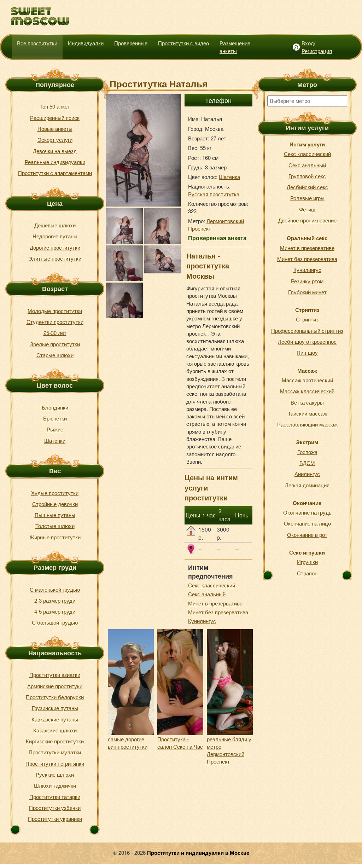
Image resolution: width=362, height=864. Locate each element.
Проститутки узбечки (55, 807)
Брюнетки (55, 418)
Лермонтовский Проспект (216, 224)
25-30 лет (54, 332)
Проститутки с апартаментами (55, 172)
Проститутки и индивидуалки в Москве (198, 853)
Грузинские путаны (55, 708)
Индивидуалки (86, 43)
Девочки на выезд (55, 151)
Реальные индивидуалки (55, 162)
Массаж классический (307, 391)
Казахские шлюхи (55, 730)
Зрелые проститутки (55, 344)
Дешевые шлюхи (55, 225)
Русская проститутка (213, 194)
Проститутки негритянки (54, 763)
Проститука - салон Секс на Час (180, 742)
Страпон (307, 573)
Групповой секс (307, 176)
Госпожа (307, 452)
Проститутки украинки (55, 818)
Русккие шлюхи (55, 774)
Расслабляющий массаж (307, 424)
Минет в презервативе (215, 603)
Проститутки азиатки (54, 674)
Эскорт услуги (54, 139)
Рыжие (55, 429)
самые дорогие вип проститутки (127, 742)
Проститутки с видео (183, 43)
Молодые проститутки (55, 310)
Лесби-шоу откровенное (307, 341)
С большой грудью (55, 622)
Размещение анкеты (235, 46)
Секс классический (211, 585)
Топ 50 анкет (55, 106)
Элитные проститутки (54, 258)
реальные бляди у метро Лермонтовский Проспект (229, 750)
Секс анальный (207, 594)
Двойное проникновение (307, 220)
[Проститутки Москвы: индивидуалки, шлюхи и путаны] (40, 16)
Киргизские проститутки (55, 741)
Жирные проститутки (55, 537)
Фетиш (307, 209)
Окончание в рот (307, 534)
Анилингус (307, 473)
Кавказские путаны (54, 719)
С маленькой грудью (55, 589)
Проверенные (130, 43)
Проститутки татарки (54, 796)
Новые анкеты (54, 128)
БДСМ (307, 462)
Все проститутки (37, 43)
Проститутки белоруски (55, 697)
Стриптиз (307, 319)
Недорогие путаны (55, 236)
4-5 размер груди (54, 611)
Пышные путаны (55, 514)
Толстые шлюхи (55, 525)
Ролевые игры (307, 198)
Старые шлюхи (55, 355)
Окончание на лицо (307, 523)
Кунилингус (202, 621)
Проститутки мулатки (55, 752)
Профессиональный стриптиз (307, 330)
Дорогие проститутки (55, 247)
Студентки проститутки (55, 321)
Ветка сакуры (307, 402)
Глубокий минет (307, 292)
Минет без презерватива (218, 612)
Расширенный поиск (55, 117)
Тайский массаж (307, 413)
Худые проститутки (54, 493)
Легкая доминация (307, 485)
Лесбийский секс (307, 187)
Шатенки (54, 440)
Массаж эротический (307, 380)
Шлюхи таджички (55, 785)
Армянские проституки (54, 686)
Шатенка (229, 176)
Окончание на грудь (307, 512)
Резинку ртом (307, 281)
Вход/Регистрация (317, 46)
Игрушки (307, 562)
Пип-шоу (307, 352)
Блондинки (55, 407)
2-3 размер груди (54, 600)
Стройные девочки (55, 504)
